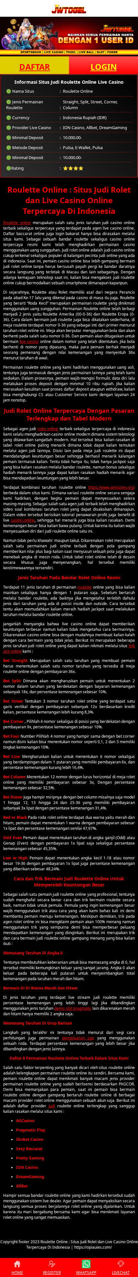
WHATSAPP (86, 1272)
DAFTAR (34, 66)
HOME (17, 1272)
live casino (29, 341)
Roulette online (17, 222)
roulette (84, 587)
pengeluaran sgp (78, 1038)
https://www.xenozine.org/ (111, 487)
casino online (23, 520)
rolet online (48, 428)
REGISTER (52, 1272)
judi (51, 1106)
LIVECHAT (121, 1272)
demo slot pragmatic (72, 1008)
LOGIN (104, 66)
